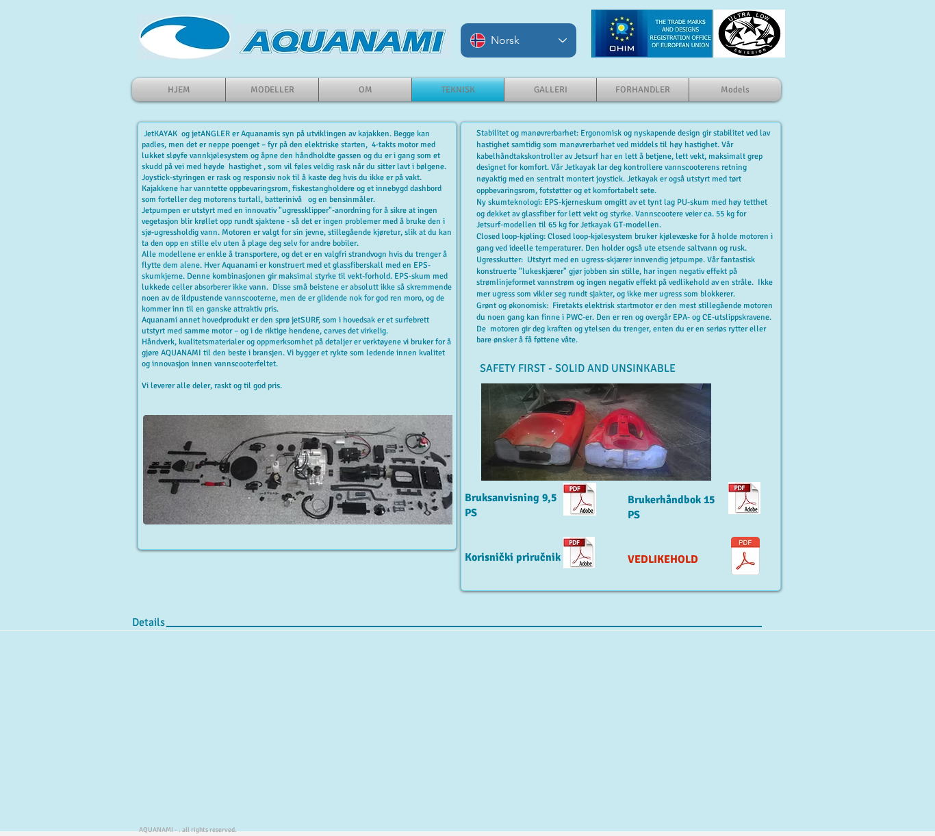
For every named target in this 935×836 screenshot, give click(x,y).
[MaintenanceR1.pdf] (745, 557)
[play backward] (160, 469)
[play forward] (435, 469)
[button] (304, 469)
